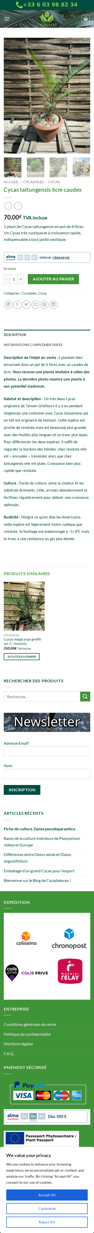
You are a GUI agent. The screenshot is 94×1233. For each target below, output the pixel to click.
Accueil (11, 182)
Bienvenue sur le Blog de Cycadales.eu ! (37, 880)
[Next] (82, 95)
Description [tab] (15, 335)
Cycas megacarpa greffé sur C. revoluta (22, 641)
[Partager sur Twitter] (26, 305)
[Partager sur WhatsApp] (8, 305)
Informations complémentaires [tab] (33, 345)
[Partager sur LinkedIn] (53, 305)
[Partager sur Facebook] (17, 305)
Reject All (47, 1222)
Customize (47, 1208)
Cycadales (33, 182)
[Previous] (11, 95)
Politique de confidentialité (27, 1034)
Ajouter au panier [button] (22, 656)
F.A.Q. (9, 1053)
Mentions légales (18, 1043)
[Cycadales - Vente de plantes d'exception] (47, 19)
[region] (47, 1190)
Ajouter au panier (53, 279)
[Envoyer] (85, 696)
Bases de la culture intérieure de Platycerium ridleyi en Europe (42, 841)
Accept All (47, 1195)
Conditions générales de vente (30, 1024)
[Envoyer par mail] (35, 305)
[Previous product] (18, 206)
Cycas (54, 182)
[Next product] (8, 206)
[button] (7, 19)
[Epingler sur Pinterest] (44, 305)
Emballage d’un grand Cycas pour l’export (39, 870)
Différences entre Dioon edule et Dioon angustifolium (37, 857)
